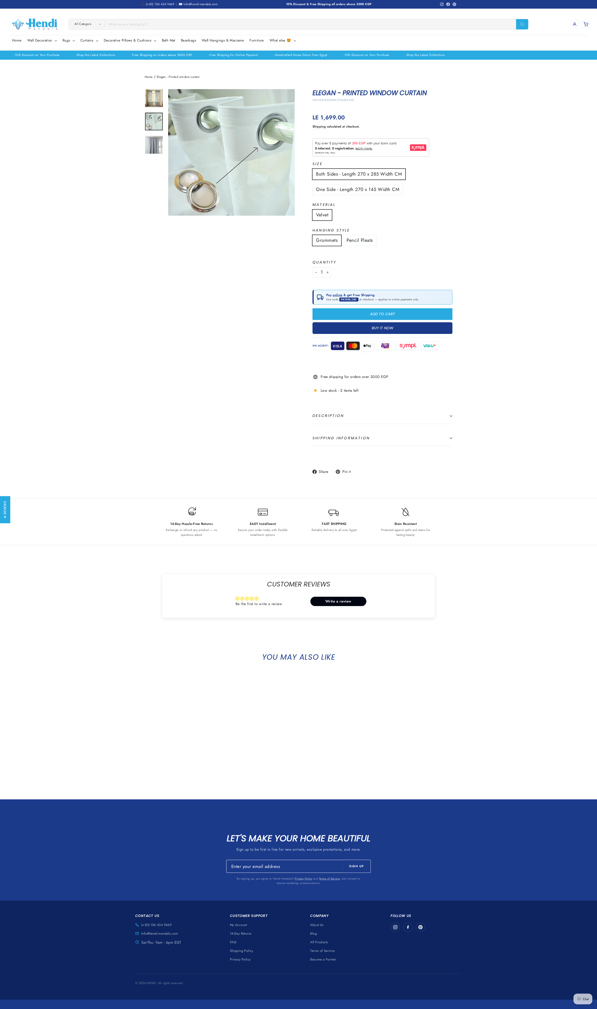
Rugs (66, 40)
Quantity (324, 262)
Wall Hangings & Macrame (223, 40)
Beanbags (188, 40)
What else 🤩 (281, 40)
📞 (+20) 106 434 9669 (157, 4)
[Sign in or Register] (574, 24)
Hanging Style (331, 230)
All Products (319, 942)
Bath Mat (168, 40)
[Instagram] (395, 927)
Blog (313, 933)
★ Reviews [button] (5, 509)
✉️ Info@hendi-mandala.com (198, 4)
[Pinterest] (420, 927)
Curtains (87, 40)
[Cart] (585, 24)
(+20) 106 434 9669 (156, 924)
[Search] (522, 24)
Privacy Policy (303, 879)
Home (17, 40)
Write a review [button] (338, 601)
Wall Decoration (40, 40)
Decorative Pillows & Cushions (128, 40)
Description (328, 415)
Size (317, 164)
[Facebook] (408, 927)
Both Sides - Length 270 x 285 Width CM (359, 174)
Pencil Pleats (360, 240)
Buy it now (382, 328)
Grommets (327, 240)
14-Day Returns (241, 933)
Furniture (257, 40)
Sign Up (356, 866)
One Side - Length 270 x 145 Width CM (357, 189)
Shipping (319, 126)
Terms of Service (329, 879)
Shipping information (341, 438)
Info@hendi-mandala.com (159, 933)
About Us (316, 924)
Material (324, 204)
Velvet (322, 215)
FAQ (233, 942)
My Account (238, 924)
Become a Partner (323, 959)
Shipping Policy (241, 950)
